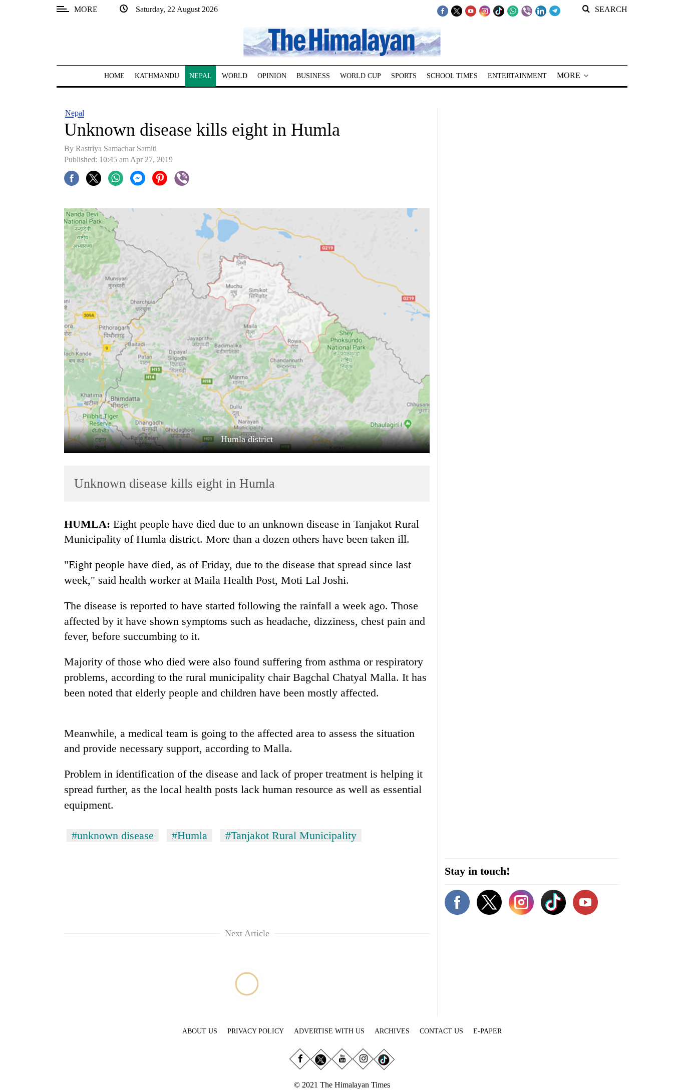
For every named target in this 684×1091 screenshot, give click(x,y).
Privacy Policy (255, 1031)
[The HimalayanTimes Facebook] (442, 11)
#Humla (189, 835)
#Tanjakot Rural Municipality (291, 835)
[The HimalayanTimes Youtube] (470, 11)
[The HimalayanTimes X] (456, 11)
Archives (392, 1031)
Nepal (74, 113)
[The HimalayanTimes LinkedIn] (540, 11)
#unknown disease (113, 835)
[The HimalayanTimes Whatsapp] (512, 11)
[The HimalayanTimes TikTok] (498, 11)
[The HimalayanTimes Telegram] (554, 11)
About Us (199, 1031)
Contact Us (441, 1031)
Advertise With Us (329, 1031)
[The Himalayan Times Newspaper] (342, 41)
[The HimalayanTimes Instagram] (484, 11)
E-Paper (487, 1031)
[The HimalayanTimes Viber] (526, 11)
